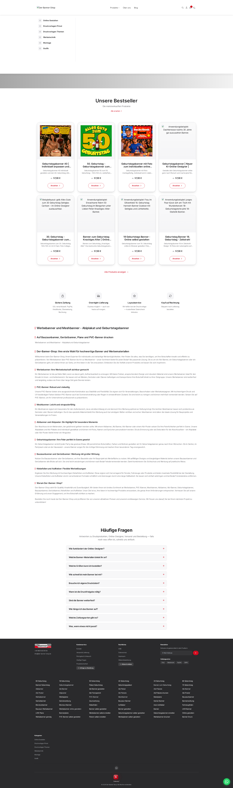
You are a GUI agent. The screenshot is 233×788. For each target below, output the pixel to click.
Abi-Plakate (158, 689)
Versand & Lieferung (82, 652)
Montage (37, 755)
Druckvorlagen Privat (41, 743)
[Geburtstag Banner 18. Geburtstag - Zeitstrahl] (177, 230)
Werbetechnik (38, 751)
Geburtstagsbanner (66, 685)
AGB (119, 649)
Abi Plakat (122, 689)
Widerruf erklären (127, 664)
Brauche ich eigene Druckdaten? (117, 583)
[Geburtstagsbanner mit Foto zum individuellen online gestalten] (136, 157)
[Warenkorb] (190, 7)
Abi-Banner (186, 689)
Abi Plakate (122, 693)
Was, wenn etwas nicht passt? (117, 626)
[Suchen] (182, 7)
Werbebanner (41, 697)
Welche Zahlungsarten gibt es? (117, 617)
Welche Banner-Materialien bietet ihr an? (117, 557)
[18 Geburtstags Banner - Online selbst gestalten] (136, 230)
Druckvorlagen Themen (42, 747)
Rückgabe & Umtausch (83, 656)
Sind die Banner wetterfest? (117, 600)
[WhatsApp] (116, 768)
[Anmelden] (186, 7)
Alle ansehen (115, 111)
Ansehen (54, 186)
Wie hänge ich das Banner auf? (117, 609)
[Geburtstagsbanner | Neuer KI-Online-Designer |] (177, 157)
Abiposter (62, 693)
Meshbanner (123, 697)
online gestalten (75, 709)
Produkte (114, 8)
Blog (136, 8)
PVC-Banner (93, 697)
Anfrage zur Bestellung (86, 668)
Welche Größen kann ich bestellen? (117, 565)
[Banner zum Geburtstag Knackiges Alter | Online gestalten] (96, 230)
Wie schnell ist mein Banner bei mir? (117, 574)
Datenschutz (122, 652)
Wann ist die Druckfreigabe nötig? (117, 591)
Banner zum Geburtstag (162, 685)
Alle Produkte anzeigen (115, 272)
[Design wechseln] (194, 7)
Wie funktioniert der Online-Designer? (117, 548)
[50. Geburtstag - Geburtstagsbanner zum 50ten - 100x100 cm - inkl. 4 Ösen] (96, 157)
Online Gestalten (39, 740)
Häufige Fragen (81, 660)
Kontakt (78, 649)
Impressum (121, 656)
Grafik (36, 758)
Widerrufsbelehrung (124, 660)
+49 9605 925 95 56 (40, 651)
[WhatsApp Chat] (226, 781)
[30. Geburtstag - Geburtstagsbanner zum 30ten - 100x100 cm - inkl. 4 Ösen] (55, 230)
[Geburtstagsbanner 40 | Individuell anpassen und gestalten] (55, 157)
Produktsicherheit (82, 664)
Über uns (127, 8)
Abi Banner (63, 689)
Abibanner (39, 689)
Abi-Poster (39, 693)
